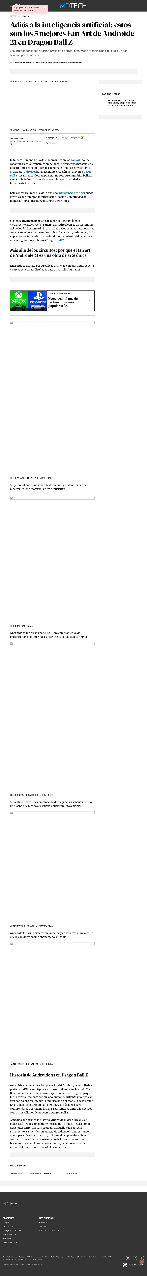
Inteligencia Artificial (12, 1230)
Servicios (7, 1238)
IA (59, 1173)
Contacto (43, 1226)
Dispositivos (8, 1226)
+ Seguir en (75, 137)
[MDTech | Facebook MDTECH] (142, 1258)
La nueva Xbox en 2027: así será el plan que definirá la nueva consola (47, 63)
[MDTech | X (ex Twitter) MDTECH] (128, 1258)
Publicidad (43, 1222)
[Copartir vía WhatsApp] (47, 143)
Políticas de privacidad (49, 1230)
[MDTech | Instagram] (135, 1258)
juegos (24, 16)
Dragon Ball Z (17, 1173)
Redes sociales (10, 1234)
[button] (11, 5)
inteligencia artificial (71, 193)
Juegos (6, 1222)
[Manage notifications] (141, 1261)
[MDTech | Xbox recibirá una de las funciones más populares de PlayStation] (88, 301)
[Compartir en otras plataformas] (53, 143)
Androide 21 (71, 1173)
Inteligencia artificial (41, 1173)
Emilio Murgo (16, 139)
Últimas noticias (10, 1242)
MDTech (14, 16)
